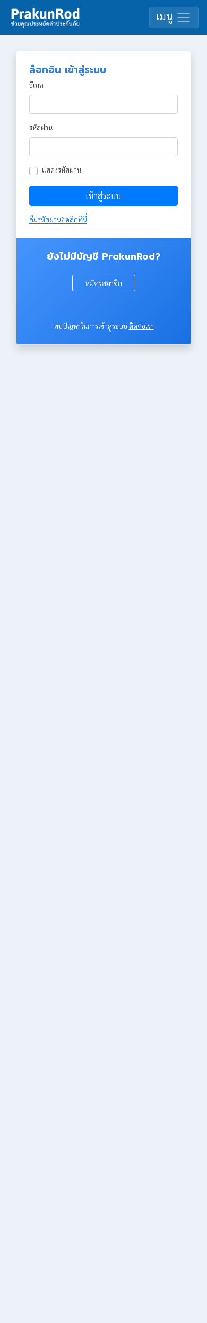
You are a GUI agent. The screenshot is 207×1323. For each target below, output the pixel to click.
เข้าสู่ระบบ (103, 195)
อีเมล (36, 85)
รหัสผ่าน (41, 127)
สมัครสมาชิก (103, 283)
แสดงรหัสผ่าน (61, 169)
